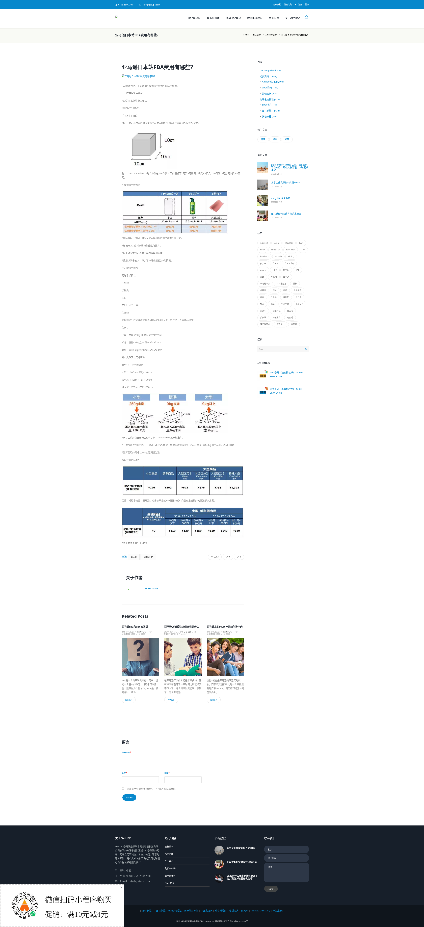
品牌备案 (297, 290)
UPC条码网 (194, 18)
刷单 (275, 290)
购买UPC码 (170, 868)
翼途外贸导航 (191, 910)
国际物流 (160, 910)
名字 (124, 772)
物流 (262, 304)
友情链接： (148, 910)
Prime (275, 263)
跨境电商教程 (255, 18)
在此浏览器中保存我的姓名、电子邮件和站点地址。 (151, 788)
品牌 (285, 290)
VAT (297, 270)
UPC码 (286, 270)
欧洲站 (286, 297)
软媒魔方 (233, 910)
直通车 (263, 310)
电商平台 (285, 304)
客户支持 (277, 4)
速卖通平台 (265, 324)
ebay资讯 (267, 87)
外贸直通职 (278, 910)
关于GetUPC (292, 18)
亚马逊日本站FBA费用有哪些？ (159, 67)
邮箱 (166, 772)
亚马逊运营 (282, 283)
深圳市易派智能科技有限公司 (189, 921)
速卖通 (290, 317)
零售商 (294, 324)
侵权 (295, 283)
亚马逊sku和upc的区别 (135, 626)
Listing (291, 256)
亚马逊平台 (265, 283)
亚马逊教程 (268, 110)
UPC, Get (144, 632)
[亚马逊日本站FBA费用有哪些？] (183, 76)
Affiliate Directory (260, 910)
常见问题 (288, 4)
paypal (263, 263)
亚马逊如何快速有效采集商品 (286, 213)
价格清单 (169, 846)
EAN (301, 242)
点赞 (287, 139)
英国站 (263, 317)
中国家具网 (206, 910)
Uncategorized (128, 634)
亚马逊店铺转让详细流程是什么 (181, 626)
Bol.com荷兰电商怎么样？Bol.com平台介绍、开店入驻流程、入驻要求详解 (289, 167)
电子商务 (299, 304)
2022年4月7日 (276, 174)
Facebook (290, 249)
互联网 (274, 276)
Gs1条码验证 (175, 910)
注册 (300, 4)
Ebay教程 (267, 104)
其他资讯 (266, 93)
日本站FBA (148, 557)
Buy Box (289, 242)
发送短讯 (270, 889)
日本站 (274, 297)
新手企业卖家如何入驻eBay (285, 182)
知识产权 (277, 310)
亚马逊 (134, 557)
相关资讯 (257, 34)
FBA (303, 249)
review (263, 270)
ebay (262, 249)
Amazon (264, 242)
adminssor (151, 588)
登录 (307, 4)
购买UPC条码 (233, 18)
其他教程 (266, 116)
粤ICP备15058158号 (239, 921)
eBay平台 (275, 249)
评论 (275, 139)
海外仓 (298, 297)
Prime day (289, 263)
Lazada (278, 256)
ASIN (276, 242)
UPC (275, 270)
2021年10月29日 (170, 632)
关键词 (263, 290)
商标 (262, 297)
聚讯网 (244, 910)
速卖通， (281, 324)
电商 (273, 304)
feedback (264, 256)
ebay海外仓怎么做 (280, 198)
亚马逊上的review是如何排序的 (225, 626)
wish (262, 276)
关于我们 (169, 861)
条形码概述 (213, 18)
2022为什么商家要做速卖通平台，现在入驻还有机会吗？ (242, 877)
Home (246, 34)
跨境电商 (277, 317)
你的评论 (126, 752)
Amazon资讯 (271, 34)
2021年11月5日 (128, 632)
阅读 (263, 139)
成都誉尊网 (221, 910)
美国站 (290, 310)
